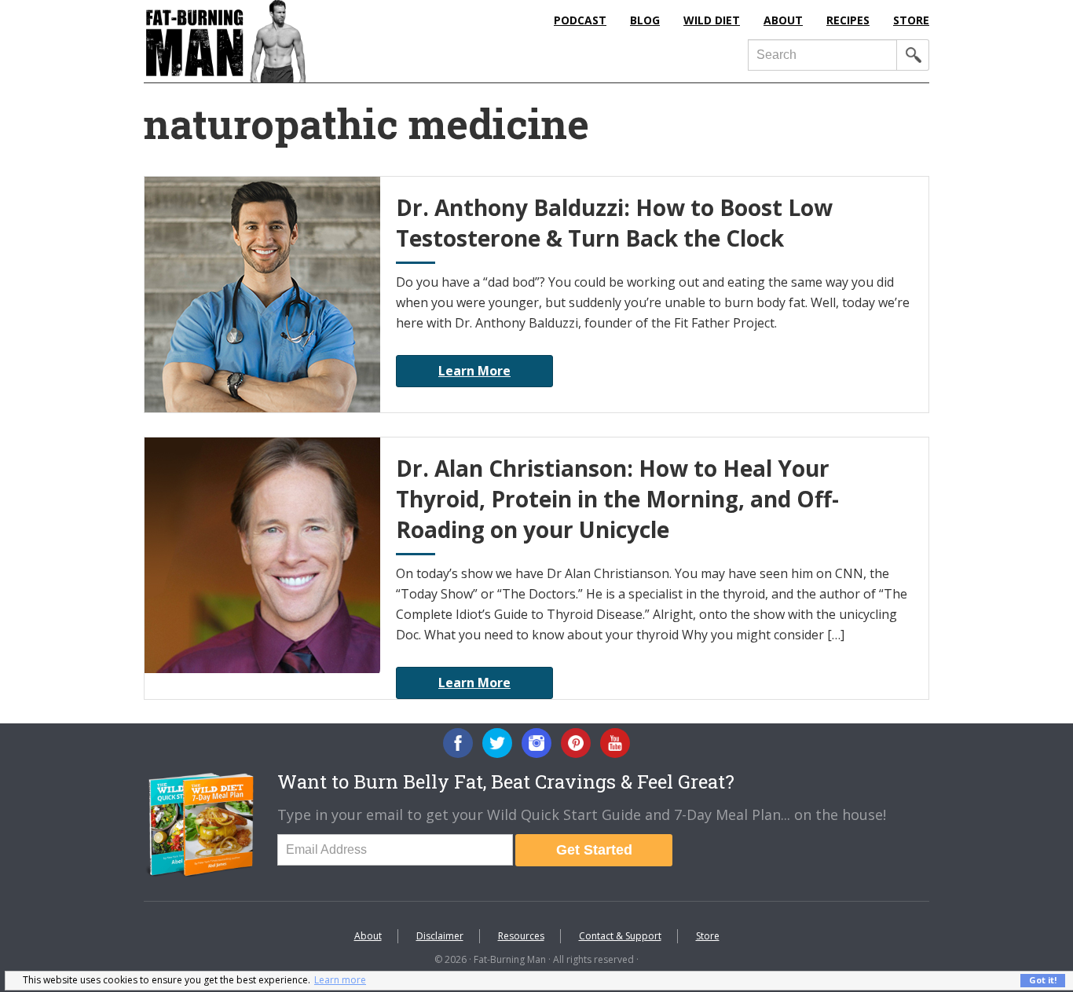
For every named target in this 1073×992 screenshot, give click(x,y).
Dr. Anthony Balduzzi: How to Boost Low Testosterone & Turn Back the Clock (614, 222)
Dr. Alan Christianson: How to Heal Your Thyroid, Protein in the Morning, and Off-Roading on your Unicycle (617, 498)
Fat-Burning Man (289, 41)
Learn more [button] (340, 980)
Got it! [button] (1043, 980)
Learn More (474, 370)
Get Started (594, 850)
